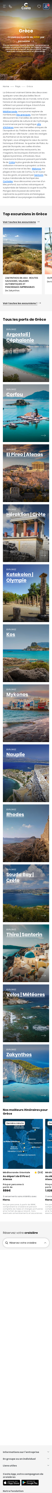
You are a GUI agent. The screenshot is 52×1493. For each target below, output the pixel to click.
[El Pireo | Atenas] (43, 496)
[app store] (11, 1483)
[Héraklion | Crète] (43, 556)
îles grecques (23, 114)
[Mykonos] (43, 736)
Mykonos (36, 168)
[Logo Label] (26, 6)
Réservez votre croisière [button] (23, 1242)
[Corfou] (43, 436)
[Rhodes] (43, 856)
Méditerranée (10, 111)
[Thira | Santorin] (43, 976)
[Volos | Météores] (43, 1036)
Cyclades (8, 181)
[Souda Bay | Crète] (43, 916)
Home (6, 86)
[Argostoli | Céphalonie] (43, 376)
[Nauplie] (43, 796)
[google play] (30, 1483)
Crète (12, 162)
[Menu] (4, 6)
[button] (39, 6)
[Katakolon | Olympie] (43, 616)
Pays (17, 86)
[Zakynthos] (43, 1096)
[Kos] (43, 676)
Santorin (38, 175)
